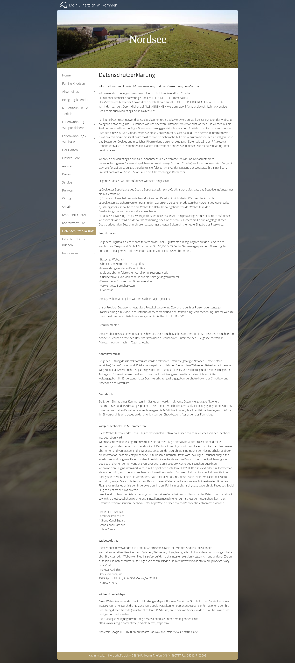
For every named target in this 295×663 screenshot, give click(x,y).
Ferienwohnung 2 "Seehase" (78, 139)
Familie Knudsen (73, 83)
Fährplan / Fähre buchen (73, 242)
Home (66, 75)
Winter (66, 198)
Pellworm (68, 190)
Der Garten (70, 150)
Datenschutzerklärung (78, 231)
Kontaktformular (73, 223)
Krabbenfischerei (74, 215)
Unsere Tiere (71, 158)
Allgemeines (78, 91)
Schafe (67, 207)
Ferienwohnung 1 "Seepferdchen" (78, 125)
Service (67, 182)
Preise (66, 174)
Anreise (67, 166)
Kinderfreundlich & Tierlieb (75, 111)
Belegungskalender (75, 100)
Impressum (78, 253)
